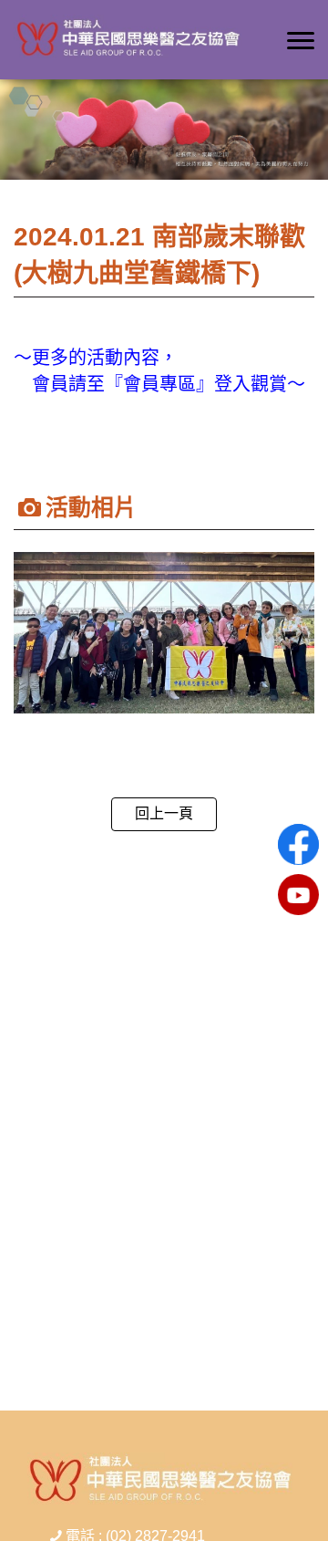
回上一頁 (164, 813)
